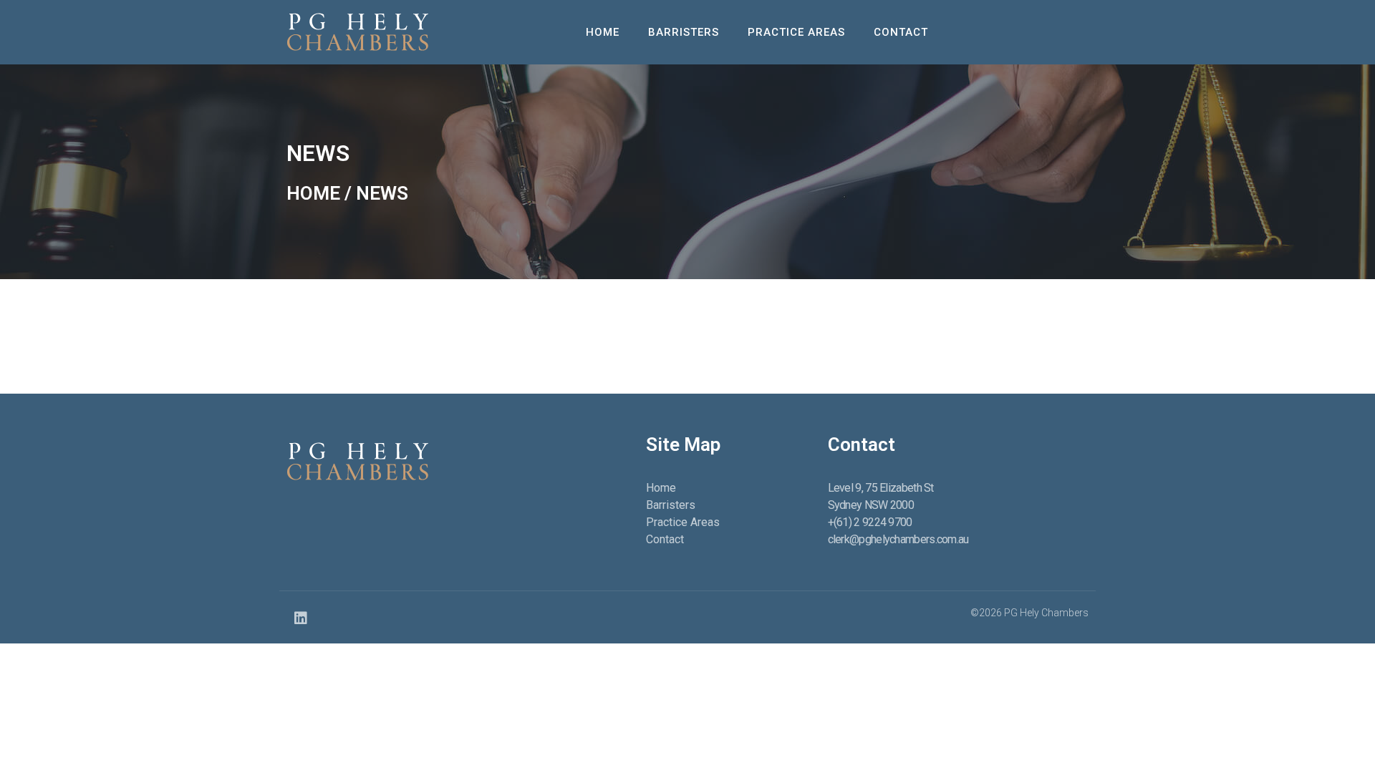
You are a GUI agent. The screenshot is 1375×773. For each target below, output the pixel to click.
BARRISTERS (683, 32)
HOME (602, 32)
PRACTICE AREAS (796, 32)
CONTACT (901, 32)
